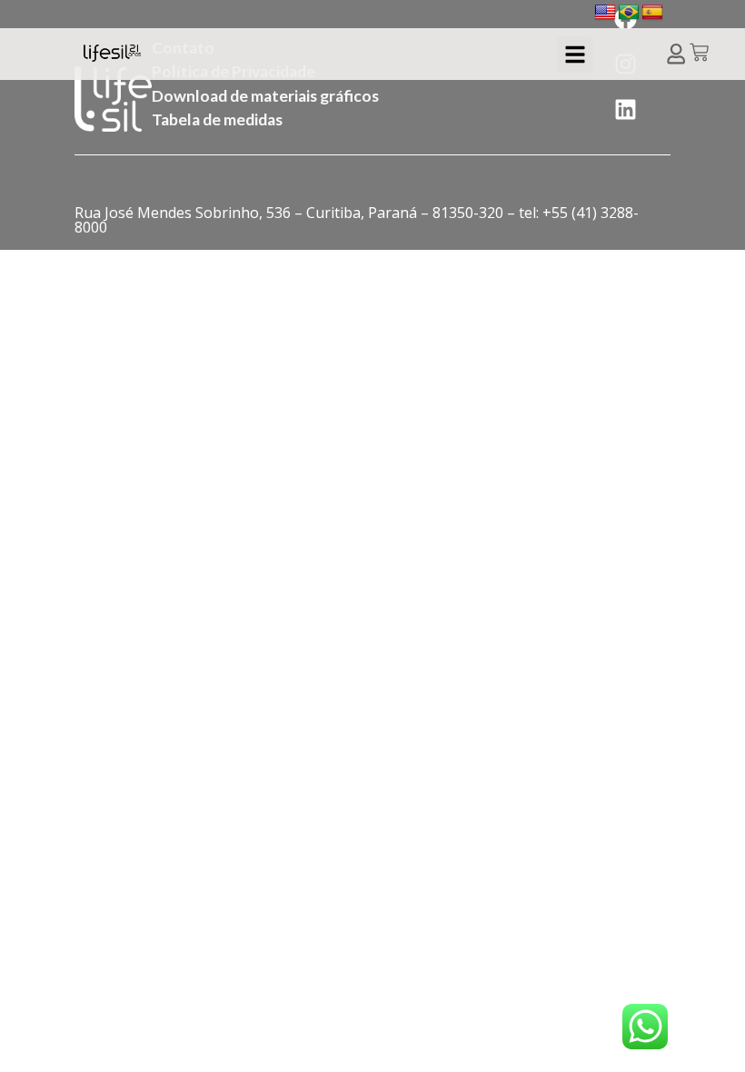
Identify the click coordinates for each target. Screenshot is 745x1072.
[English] (605, 13)
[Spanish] (652, 13)
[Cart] (699, 54)
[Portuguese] (629, 13)
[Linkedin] (626, 109)
